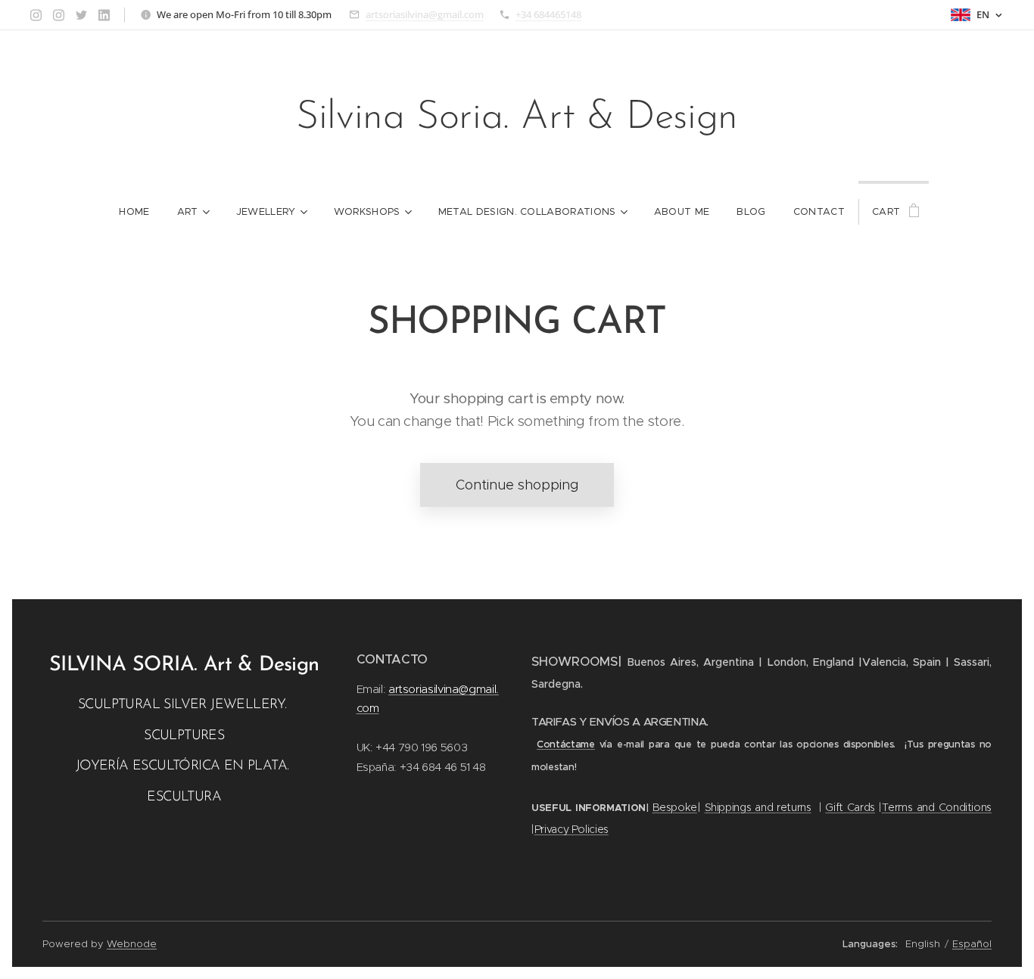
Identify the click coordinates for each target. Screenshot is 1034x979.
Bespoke (674, 807)
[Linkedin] (104, 15)
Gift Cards (850, 807)
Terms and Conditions (937, 807)
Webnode (132, 943)
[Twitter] (81, 15)
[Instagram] (35, 15)
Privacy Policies (571, 829)
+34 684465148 (548, 14)
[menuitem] (134, 212)
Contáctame (566, 744)
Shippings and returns (758, 807)
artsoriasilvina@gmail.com (425, 14)
